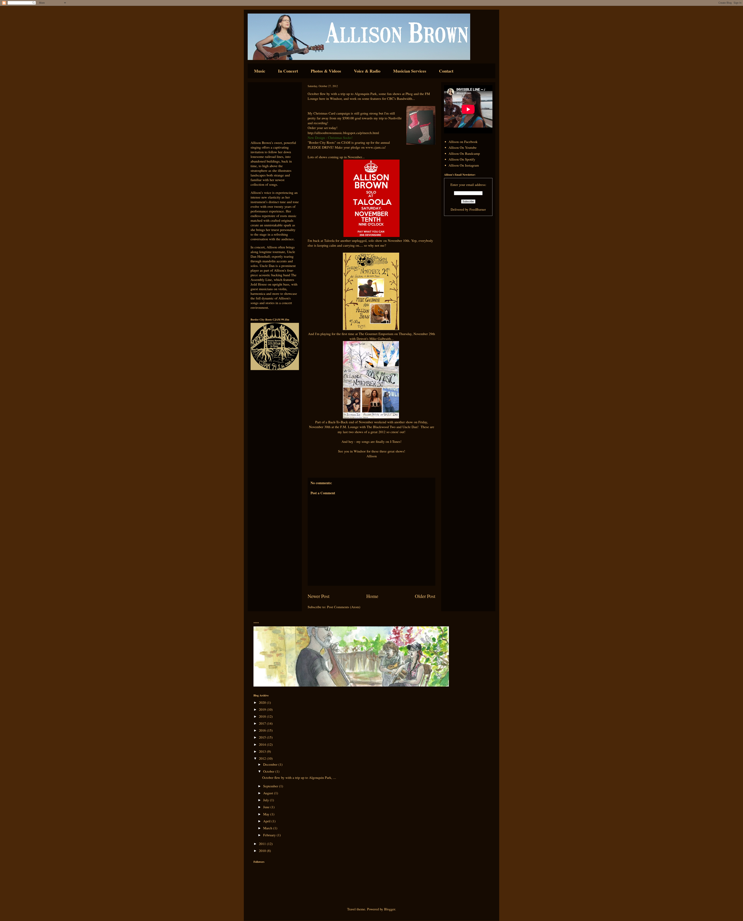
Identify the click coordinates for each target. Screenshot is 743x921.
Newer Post (319, 596)
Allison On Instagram (464, 165)
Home (372, 596)
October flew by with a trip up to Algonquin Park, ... (299, 777)
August (268, 793)
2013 (263, 751)
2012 (263, 758)
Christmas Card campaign (331, 113)
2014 (263, 744)
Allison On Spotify (462, 159)
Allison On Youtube (463, 147)
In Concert (288, 71)
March (268, 828)
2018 (263, 716)
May (266, 814)
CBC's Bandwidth (399, 98)
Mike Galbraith (380, 338)
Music (259, 71)
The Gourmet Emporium (376, 333)
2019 (263, 709)
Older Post (425, 596)
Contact (446, 71)
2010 (263, 850)
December (270, 764)
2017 (263, 723)
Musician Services (409, 71)
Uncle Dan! (410, 426)
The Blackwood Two (381, 426)
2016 (263, 730)
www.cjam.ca (375, 147)
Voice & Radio (367, 71)
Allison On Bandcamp (464, 153)
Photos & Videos (326, 71)
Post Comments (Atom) (343, 607)
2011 (263, 843)
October (269, 771)
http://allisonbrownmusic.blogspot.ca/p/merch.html (343, 132)
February (270, 835)
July (266, 800)
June (266, 807)
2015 (263, 737)
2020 (263, 702)
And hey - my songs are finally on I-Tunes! (371, 441)
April (267, 821)
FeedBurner (477, 209)
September (271, 786)
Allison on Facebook (463, 141)
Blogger (389, 909)
